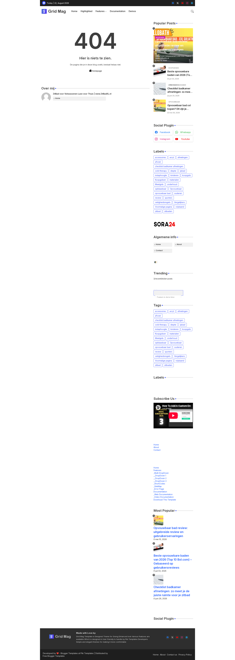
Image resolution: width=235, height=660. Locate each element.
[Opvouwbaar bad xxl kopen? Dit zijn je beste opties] (160, 106)
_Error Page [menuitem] (159, 489)
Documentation (117, 11)
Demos (132, 11)
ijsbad (182, 171)
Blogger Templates (69, 653)
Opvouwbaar (176, 189)
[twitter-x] (177, 3)
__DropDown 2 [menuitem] (160, 478)
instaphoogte (161, 175)
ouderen (178, 193)
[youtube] (182, 3)
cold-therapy (161, 171)
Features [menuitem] (157, 470)
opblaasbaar (160, 189)
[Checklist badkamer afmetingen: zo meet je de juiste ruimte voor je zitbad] (160, 89)
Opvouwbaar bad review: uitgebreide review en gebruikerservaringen (171, 532)
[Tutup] (156, 289)
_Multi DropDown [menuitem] (161, 473)
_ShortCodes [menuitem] (159, 483)
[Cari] (154, 289)
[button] (192, 11)
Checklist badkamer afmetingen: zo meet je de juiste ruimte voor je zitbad (179, 90)
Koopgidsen (160, 180)
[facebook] (173, 3)
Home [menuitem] (156, 468)
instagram (165, 139)
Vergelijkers (179, 202)
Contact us (172, 654)
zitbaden (168, 211)
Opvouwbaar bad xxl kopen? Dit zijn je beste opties (179, 107)
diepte (173, 171)
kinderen (175, 175)
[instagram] (187, 3)
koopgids (186, 175)
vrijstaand (180, 207)
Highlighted (86, 11)
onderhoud (172, 184)
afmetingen (183, 157)
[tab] (74, 11)
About (179, 244)
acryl (172, 157)
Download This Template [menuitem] (165, 500)
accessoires (160, 157)
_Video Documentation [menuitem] (164, 497)
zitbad (158, 211)
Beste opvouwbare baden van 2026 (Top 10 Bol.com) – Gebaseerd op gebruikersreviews (179, 73)
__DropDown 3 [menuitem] (160, 481)
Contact (159, 250)
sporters (168, 198)
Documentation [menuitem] (160, 491)
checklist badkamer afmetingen (169, 166)
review (158, 198)
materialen (174, 180)
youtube (185, 139)
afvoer (158, 162)
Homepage (97, 71)
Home (74, 11)
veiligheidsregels (162, 202)
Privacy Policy (185, 654)
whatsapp (185, 132)
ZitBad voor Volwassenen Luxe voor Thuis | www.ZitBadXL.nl (82, 94)
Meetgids (159, 184)
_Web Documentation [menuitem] (163, 494)
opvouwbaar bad (163, 193)
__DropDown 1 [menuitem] (160, 475)
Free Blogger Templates (54, 656)
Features (100, 11)
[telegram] (192, 3)
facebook (165, 132)
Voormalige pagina (163, 207)
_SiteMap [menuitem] (158, 486)
